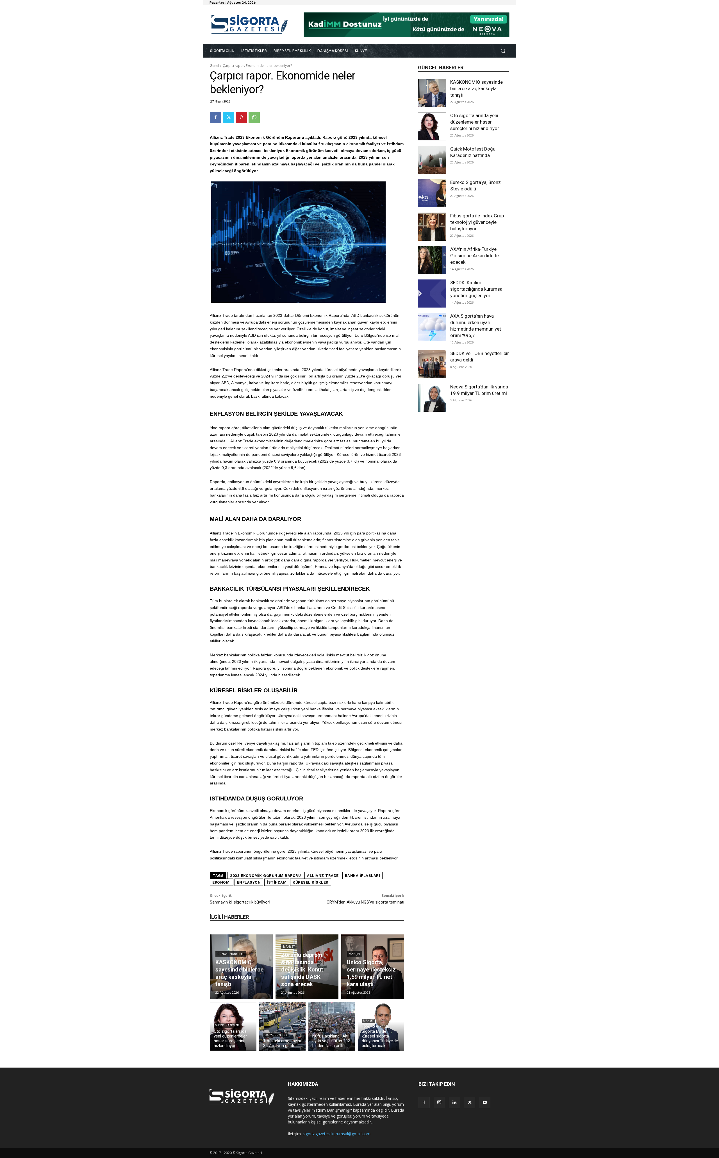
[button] (502, 51)
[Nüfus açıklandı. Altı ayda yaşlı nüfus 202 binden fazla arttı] (331, 1026)
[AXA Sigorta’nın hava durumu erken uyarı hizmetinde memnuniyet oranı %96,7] (432, 327)
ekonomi (221, 882)
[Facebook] (215, 117)
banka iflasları (362, 875)
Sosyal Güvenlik (276, 1035)
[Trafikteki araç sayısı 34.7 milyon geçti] (282, 1026)
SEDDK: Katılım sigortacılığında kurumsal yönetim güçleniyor (477, 289)
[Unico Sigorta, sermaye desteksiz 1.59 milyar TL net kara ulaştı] (372, 966)
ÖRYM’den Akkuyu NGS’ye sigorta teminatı (365, 902)
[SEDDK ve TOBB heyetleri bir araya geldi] (432, 364)
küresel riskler (311, 882)
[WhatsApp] (254, 117)
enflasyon (249, 882)
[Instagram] (439, 1102)
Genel (214, 65)
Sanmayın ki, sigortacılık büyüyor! (240, 902)
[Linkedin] (454, 1102)
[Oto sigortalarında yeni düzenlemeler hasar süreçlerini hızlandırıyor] (432, 126)
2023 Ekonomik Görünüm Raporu (265, 875)
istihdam (276, 882)
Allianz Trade (323, 875)
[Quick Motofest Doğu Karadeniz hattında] (432, 160)
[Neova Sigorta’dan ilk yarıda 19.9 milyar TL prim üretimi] (432, 398)
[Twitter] (228, 117)
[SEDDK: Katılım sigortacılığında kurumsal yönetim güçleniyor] (432, 293)
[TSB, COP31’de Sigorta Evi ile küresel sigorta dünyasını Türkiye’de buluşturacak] (381, 1026)
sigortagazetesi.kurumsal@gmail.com (336, 1133)
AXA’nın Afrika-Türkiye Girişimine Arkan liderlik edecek (475, 255)
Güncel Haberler (230, 953)
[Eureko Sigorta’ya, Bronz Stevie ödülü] (432, 193)
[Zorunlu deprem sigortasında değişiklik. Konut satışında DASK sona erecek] (307, 966)
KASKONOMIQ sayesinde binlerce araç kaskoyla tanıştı (476, 88)
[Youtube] (484, 1102)
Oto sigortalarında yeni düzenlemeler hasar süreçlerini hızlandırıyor (474, 122)
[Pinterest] (241, 117)
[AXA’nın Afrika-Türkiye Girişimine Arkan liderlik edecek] (432, 260)
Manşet (289, 946)
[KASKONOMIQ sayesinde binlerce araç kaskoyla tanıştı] (432, 93)
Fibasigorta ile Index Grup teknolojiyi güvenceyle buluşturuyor (477, 222)
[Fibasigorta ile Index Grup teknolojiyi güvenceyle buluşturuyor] (432, 227)
